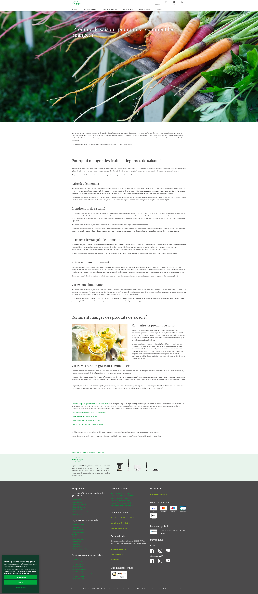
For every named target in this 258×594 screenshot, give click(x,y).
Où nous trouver (90, 9)
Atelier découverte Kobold (119, 498)
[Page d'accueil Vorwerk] (76, 3)
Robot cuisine (76, 500)
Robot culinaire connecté (80, 512)
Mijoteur (74, 534)
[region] (20, 574)
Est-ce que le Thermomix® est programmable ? (89, 424)
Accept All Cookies (20, 577)
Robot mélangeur (77, 530)
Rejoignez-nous (145, 9)
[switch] (122, 577)
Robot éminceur (77, 546)
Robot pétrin (76, 544)
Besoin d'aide (128, 9)
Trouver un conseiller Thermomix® (122, 496)
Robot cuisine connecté (79, 505)
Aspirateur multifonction (80, 562)
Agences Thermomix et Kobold (121, 503)
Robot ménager (77, 514)
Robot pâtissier (77, 502)
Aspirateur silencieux (79, 569)
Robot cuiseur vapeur (79, 525)
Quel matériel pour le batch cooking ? (85, 416)
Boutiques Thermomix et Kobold (122, 505)
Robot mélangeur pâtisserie (81, 549)
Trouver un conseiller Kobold (121, 500)
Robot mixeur (76, 537)
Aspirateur (75, 559)
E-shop (159, 9)
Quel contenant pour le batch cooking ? (86, 420)
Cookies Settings (20, 587)
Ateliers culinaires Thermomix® (121, 493)
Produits (75, 9)
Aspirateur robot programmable (82, 574)
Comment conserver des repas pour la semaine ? (89, 412)
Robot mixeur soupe (78, 539)
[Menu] (126, 572)
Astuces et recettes (109, 9)
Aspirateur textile (77, 567)
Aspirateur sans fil (78, 579)
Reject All (20, 582)
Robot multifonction (78, 507)
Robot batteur (76, 527)
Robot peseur (76, 542)
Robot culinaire (77, 509)
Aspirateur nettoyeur (79, 576)
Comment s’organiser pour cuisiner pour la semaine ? (90, 404)
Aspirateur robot (77, 571)
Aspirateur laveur (77, 564)
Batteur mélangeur (78, 532)
